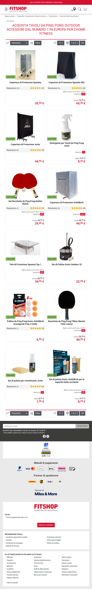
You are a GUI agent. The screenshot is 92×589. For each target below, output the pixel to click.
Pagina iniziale (9, 16)
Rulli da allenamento (41, 569)
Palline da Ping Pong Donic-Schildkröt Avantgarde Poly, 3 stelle (25, 322)
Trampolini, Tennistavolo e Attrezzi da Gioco (31, 16)
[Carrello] (85, 9)
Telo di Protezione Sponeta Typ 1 (25, 264)
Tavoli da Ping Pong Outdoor (69, 16)
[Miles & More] (46, 492)
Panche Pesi (38, 563)
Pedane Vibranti (12, 578)
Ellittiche (10, 557)
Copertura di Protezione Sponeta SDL (67, 82)
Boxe (36, 566)
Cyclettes (10, 569)
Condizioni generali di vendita (16, 537)
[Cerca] (79, 9)
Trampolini (65, 560)
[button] (82, 43)
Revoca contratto (46, 525)
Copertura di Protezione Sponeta (25, 82)
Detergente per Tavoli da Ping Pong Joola (67, 144)
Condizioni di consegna (14, 543)
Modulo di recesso (12, 546)
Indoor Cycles (67, 563)
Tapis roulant (66, 557)
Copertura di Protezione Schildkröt (66, 202)
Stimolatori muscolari (69, 575)
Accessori (10, 21)
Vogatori (10, 560)
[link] (44, 437)
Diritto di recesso (53, 543)
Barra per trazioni (40, 575)
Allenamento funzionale (43, 572)
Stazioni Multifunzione (42, 560)
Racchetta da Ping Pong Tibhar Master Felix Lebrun (66, 322)
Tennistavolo (53, 16)
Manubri (10, 566)
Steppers (65, 569)
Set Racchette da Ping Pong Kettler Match (25, 202)
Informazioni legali (54, 540)
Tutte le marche (12, 583)
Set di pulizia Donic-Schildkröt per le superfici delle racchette (66, 380)
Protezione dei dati (54, 537)
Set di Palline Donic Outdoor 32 (67, 264)
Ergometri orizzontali (69, 566)
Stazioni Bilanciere (13, 572)
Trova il (17, 517)
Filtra (38, 43)
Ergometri (37, 557)
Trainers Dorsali (12, 575)
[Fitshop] (18, 9)
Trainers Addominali (69, 572)
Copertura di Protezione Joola (25, 144)
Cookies (9, 540)
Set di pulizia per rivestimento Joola (25, 380)
